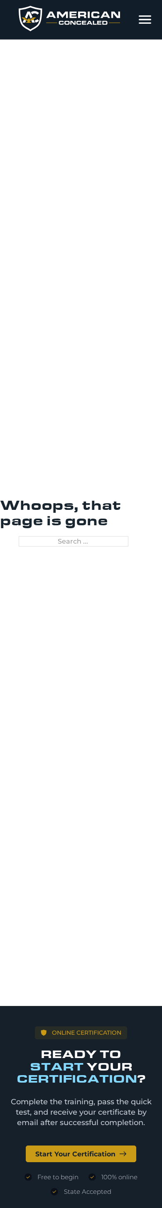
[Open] (145, 19)
